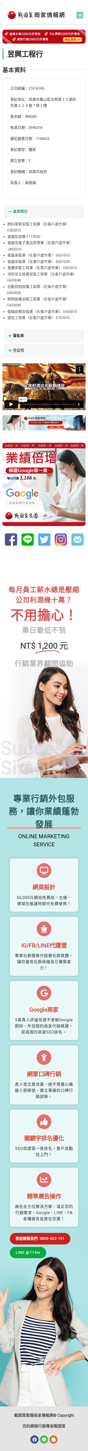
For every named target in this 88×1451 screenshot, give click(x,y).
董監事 (18, 335)
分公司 (18, 350)
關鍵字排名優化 (44, 1138)
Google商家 (43, 1009)
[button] (80, 15)
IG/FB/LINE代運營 (44, 945)
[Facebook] (34, 1439)
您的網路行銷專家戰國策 (44, 1426)
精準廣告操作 (44, 1196)
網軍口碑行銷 (44, 1074)
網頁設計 (44, 887)
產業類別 (20, 211)
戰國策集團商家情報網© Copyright (44, 1415)
